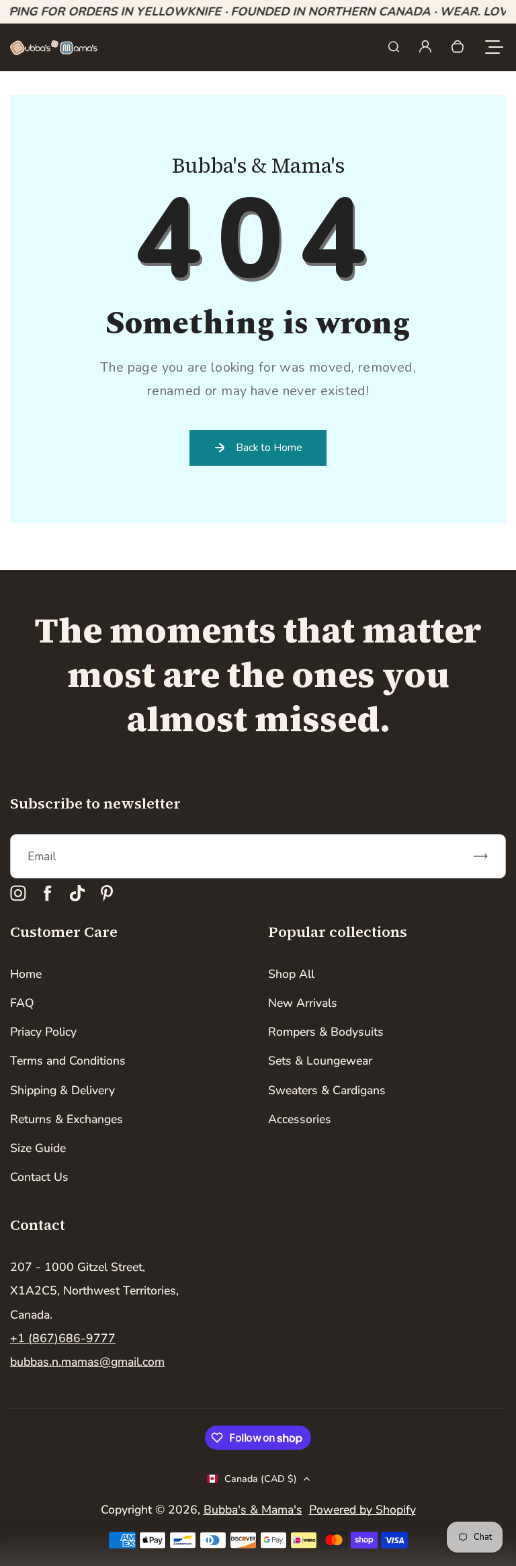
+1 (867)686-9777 (63, 1338)
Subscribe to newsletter (95, 803)
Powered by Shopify (362, 1509)
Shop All (291, 974)
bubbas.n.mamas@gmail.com (87, 1362)
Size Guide (38, 1148)
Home (26, 974)
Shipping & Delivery (62, 1090)
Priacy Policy (43, 1032)
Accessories (299, 1119)
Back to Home (269, 447)
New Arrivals (302, 1003)
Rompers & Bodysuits (326, 1032)
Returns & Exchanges (66, 1119)
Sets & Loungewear (320, 1061)
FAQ (22, 1003)
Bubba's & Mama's (253, 1509)
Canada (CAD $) (260, 1479)
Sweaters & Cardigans (327, 1090)
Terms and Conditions (68, 1061)
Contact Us (39, 1177)
